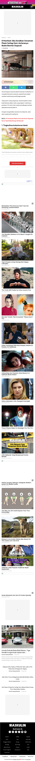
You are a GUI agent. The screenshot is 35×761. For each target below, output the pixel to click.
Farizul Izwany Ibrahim (7, 654)
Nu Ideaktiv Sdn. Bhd (16, 759)
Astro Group (28, 759)
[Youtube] (22, 732)
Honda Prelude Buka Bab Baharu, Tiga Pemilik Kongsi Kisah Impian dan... (16, 651)
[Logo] (17, 7)
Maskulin (4, 37)
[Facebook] (10, 732)
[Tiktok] (19, 732)
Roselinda (5, 48)
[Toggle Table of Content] (29, 82)
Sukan (9, 37)
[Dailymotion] (25, 732)
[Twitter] (16, 732)
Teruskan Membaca (17, 163)
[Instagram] (13, 732)
